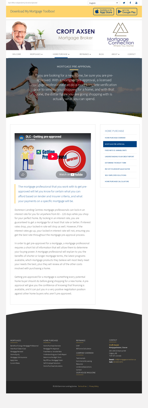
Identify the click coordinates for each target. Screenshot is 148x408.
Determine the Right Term (115, 163)
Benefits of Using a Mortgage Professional (24, 346)
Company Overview (85, 353)
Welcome (16, 54)
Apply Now (14, 360)
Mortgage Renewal (16, 351)
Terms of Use (82, 386)
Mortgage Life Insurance (18, 357)
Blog (101, 54)
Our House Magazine (86, 372)
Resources (79, 364)
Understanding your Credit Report (119, 156)
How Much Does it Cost (18, 349)
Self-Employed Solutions (115, 175)
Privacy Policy (94, 386)
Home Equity (15, 354)
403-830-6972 (118, 362)
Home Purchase (60, 54)
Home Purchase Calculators (117, 181)
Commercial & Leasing (84, 361)
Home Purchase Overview (115, 138)
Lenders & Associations (83, 367)
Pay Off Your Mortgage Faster (117, 169)
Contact (132, 54)
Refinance (84, 54)
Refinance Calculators (83, 349)
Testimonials (80, 358)
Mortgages (35, 54)
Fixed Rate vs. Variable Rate (116, 150)
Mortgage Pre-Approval (115, 144)
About (115, 54)
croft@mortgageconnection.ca (125, 359)
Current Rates (15, 363)
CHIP (77, 346)
